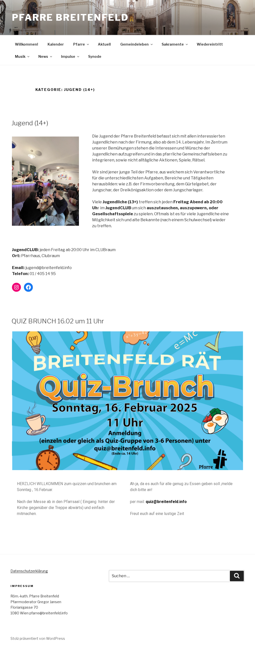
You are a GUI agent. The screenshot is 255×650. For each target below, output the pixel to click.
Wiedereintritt (210, 44)
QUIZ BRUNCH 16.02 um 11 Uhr (57, 321)
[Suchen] (237, 576)
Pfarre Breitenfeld (70, 17)
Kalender (56, 44)
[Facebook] (28, 287)
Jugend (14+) (29, 123)
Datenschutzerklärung (29, 571)
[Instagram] (16, 287)
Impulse (68, 56)
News (43, 56)
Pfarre (79, 44)
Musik (20, 56)
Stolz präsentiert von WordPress (37, 638)
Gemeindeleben (134, 44)
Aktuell (104, 44)
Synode (94, 56)
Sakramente (173, 44)
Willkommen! (26, 44)
